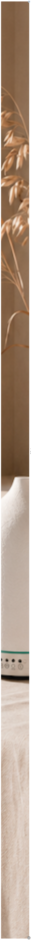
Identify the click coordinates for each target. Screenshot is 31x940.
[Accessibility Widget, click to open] (28, 937)
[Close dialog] (29, 2)
